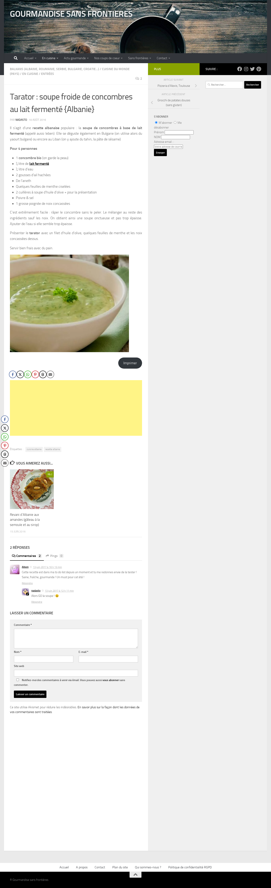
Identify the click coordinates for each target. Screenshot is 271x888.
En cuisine (48, 58)
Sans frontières (138, 58)
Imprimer (130, 363)
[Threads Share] (43, 374)
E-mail (83, 652)
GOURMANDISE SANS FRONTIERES (71, 14)
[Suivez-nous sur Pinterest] (258, 69)
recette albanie (52, 449)
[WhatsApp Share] (28, 374)
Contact (162, 58)
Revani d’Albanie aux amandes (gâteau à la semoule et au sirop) (25, 520)
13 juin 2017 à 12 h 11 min (59, 590)
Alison (25, 566)
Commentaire (23, 625)
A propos (81, 867)
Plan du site (120, 867)
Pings (56, 556)
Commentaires (28, 556)
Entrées (47, 74)
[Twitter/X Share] (20, 374)
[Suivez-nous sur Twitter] (252, 69)
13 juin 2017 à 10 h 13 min (47, 567)
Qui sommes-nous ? (148, 867)
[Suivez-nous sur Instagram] (246, 69)
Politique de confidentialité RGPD (190, 867)
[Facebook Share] (12, 374)
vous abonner (111, 680)
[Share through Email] (50, 374)
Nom (17, 652)
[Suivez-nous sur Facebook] (239, 69)
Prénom (159, 132)
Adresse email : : (164, 142)
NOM (157, 137)
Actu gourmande (75, 58)
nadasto (21, 120)
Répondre (27, 583)
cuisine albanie (34, 449)
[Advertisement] (76, 408)
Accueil (29, 58)
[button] (4, 471)
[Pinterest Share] (35, 374)
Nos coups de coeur (107, 58)
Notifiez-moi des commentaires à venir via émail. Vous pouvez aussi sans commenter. (69, 682)
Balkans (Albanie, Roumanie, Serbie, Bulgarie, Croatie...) (54, 69)
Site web (19, 666)
